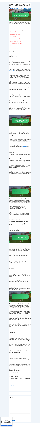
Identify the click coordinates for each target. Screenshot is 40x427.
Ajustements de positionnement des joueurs (14, 48)
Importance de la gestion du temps (13, 47)
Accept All (6, 425)
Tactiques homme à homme (12, 45)
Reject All (9, 424)
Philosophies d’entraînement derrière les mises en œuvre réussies (16, 43)
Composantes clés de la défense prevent (14, 32)
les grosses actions (27, 270)
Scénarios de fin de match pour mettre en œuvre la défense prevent (16, 39)
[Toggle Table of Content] (22, 30)
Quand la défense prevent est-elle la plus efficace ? (15, 38)
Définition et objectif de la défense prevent (14, 31)
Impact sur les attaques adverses (13, 36)
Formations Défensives (24, 8)
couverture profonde (11, 70)
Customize (3, 424)
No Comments (29, 8)
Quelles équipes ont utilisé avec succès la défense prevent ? (15, 41)
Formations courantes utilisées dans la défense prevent (15, 33)
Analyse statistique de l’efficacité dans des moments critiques (16, 40)
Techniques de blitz (12, 46)
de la (21, 69)
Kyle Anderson (12, 385)
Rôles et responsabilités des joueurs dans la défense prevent (15, 34)
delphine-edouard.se (6, 1)
